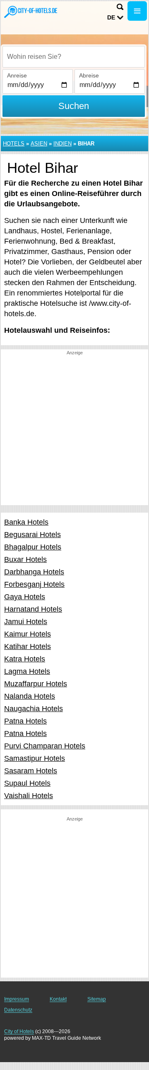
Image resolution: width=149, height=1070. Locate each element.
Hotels (13, 143)
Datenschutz (18, 1010)
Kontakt (58, 999)
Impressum (16, 999)
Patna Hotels (25, 721)
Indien (62, 143)
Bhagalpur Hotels (32, 547)
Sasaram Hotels (30, 771)
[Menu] (137, 11)
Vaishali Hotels (28, 796)
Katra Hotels (24, 659)
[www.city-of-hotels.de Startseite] (31, 11)
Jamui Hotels (25, 621)
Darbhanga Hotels (34, 572)
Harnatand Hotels (33, 609)
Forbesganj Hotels (34, 584)
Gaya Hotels (24, 597)
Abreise (89, 75)
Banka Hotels (26, 522)
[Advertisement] (74, 430)
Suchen (73, 106)
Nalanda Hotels (29, 696)
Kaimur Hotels (27, 634)
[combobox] (73, 57)
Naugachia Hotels (33, 708)
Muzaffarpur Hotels (35, 684)
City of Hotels (19, 1031)
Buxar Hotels (25, 559)
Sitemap (96, 999)
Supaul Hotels (27, 783)
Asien (39, 143)
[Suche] (120, 7)
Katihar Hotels (27, 646)
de (111, 17)
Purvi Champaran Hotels (44, 746)
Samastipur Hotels (34, 758)
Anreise (17, 75)
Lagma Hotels (27, 671)
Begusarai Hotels (32, 534)
